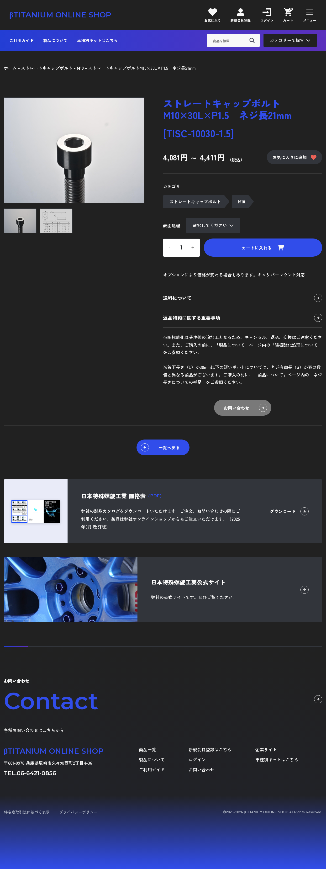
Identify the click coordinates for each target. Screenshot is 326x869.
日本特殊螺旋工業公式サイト (188, 582)
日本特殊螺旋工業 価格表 (122, 496)
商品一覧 (147, 749)
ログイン (197, 760)
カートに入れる (257, 247)
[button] (310, 15)
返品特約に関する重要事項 (191, 317)
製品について (55, 40)
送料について (177, 297)
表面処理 (171, 225)
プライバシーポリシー (78, 812)
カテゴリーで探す (287, 40)
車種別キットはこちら (97, 40)
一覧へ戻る (169, 447)
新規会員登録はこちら (210, 749)
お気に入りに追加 (290, 157)
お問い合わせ (236, 408)
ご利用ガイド (21, 40)
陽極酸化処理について (296, 345)
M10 (241, 201)
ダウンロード (283, 511)
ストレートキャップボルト (195, 201)
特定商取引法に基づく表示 (27, 812)
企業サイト (266, 749)
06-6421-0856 (36, 773)
